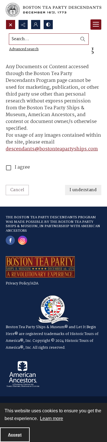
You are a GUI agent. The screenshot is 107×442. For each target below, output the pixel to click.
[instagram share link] (22, 240)
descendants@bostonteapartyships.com (52, 149)
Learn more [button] (51, 418)
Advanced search (24, 49)
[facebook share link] (10, 240)
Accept (15, 434)
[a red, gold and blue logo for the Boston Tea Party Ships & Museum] (40, 267)
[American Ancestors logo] (23, 374)
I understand (83, 190)
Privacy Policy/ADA (22, 283)
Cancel (17, 190)
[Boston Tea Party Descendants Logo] (53, 10)
